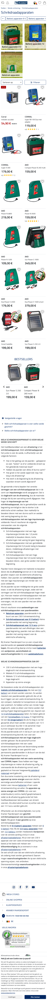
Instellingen (11, 997)
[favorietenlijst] (39, 2)
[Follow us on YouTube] (33, 887)
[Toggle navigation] (2, 2)
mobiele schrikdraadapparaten (14, 690)
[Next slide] (44, 334)
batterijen (41, 647)
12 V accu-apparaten (29, 828)
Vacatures (16, 915)
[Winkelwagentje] (44, 2)
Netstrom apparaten (15, 613)
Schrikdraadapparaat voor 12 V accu (21, 625)
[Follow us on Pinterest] (26, 887)
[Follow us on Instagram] (13, 887)
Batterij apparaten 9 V (16, 18)
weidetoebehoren (35, 653)
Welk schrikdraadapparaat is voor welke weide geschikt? (24, 425)
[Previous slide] (27, 334)
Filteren (36, 82)
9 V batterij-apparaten (21, 825)
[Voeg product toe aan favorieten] (19, 87)
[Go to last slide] (4, 387)
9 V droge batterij (15, 719)
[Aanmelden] (7, 2)
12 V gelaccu (10, 831)
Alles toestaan (35, 997)
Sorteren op (8, 82)
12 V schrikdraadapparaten (12, 713)
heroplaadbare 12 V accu (18, 716)
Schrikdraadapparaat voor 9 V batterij (22, 619)
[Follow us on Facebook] (20, 887)
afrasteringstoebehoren (11, 837)
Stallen (3, 8)
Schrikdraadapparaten (30, 8)
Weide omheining (14, 8)
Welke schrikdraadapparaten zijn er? (20, 430)
